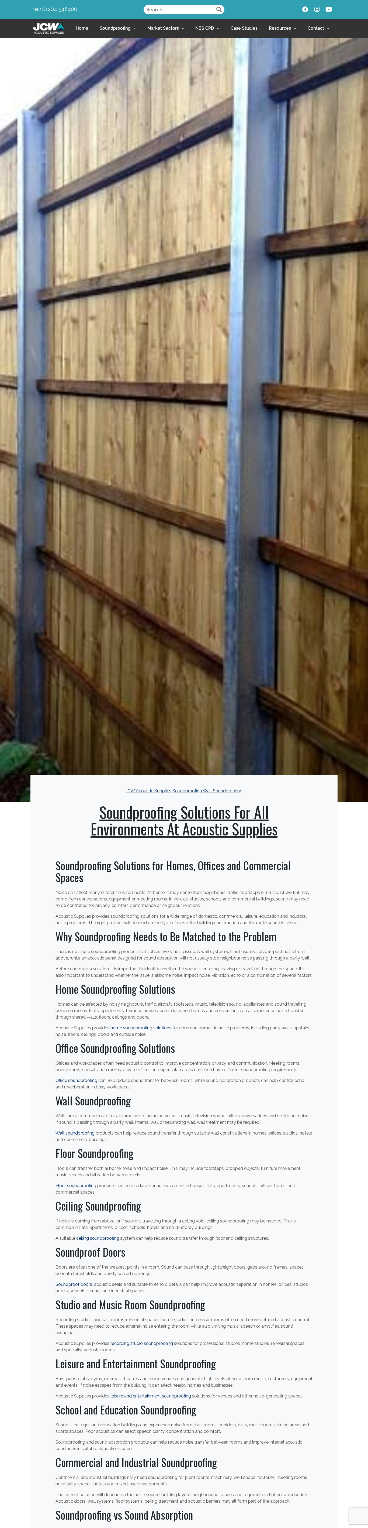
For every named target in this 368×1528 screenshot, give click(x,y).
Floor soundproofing (75, 1185)
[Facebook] (305, 9)
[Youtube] (329, 9)
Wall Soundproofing (222, 790)
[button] (117, 28)
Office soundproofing (76, 1080)
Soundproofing (115, 28)
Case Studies (244, 28)
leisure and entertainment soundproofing (150, 1396)
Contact (316, 28)
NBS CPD (204, 28)
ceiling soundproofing (97, 1238)
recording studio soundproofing (141, 1343)
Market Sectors (163, 28)
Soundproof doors (73, 1284)
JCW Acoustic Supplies (148, 790)
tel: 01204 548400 (55, 9)
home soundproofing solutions (140, 1027)
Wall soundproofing (75, 1133)
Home (82, 28)
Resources (280, 28)
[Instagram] (317, 9)
